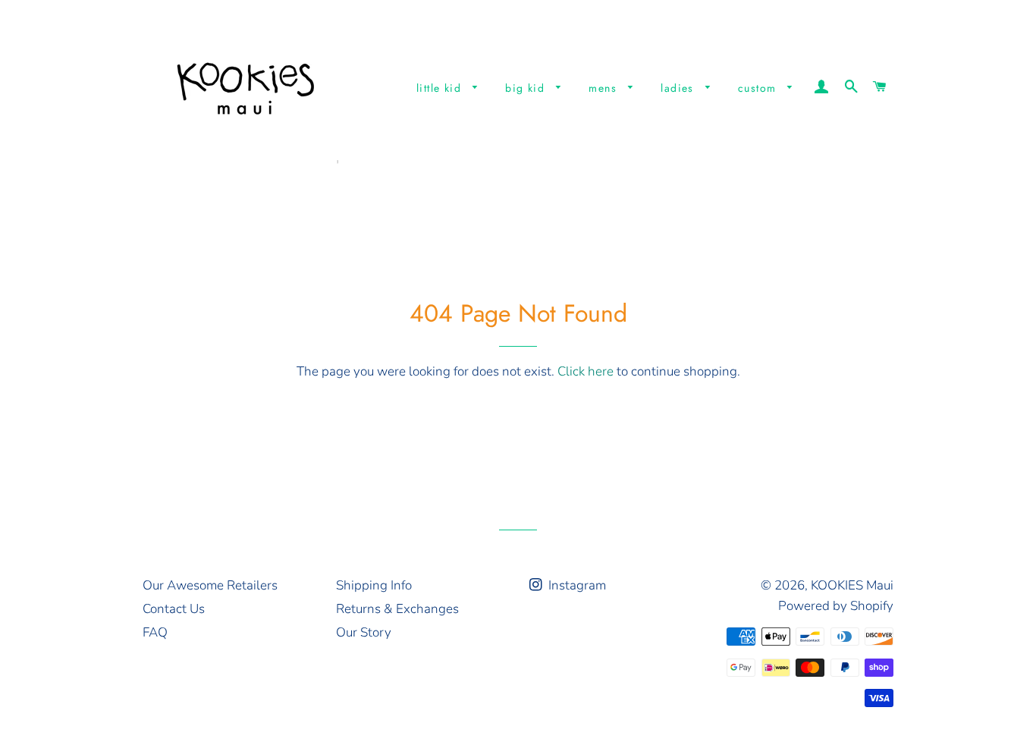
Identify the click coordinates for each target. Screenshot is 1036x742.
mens (604, 88)
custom (759, 88)
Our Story (363, 632)
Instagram (575, 585)
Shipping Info (374, 585)
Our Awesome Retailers (210, 585)
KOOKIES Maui (852, 585)
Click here (585, 371)
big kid (526, 88)
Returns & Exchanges (397, 609)
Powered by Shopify (835, 606)
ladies (679, 88)
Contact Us (174, 609)
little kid (440, 88)
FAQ (155, 632)
